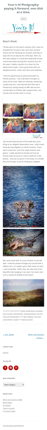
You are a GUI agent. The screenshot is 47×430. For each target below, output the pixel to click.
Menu (23, 19)
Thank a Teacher (9, 408)
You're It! (39, 314)
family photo (30, 311)
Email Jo (5, 353)
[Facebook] (5, 368)
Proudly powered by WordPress (13, 426)
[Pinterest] (10, 368)
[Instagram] (16, 368)
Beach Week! (7, 402)
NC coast (37, 317)
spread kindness (30, 314)
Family (23, 311)
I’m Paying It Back (9, 411)
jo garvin (10, 314)
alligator (31, 317)
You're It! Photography (11, 317)
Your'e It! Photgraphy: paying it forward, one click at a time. (23, 8)
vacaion (16, 319)
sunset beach (7, 319)
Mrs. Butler (8, 334)
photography (18, 314)
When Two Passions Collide (12, 400)
